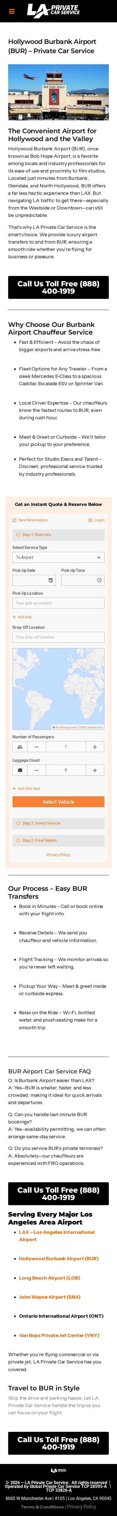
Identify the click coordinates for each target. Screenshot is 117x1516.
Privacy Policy (81, 1506)
